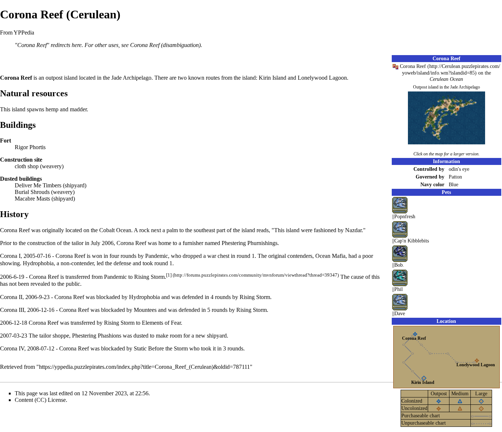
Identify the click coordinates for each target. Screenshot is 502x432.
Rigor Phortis (30, 147)
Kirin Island (422, 382)
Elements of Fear (161, 323)
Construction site (21, 159)
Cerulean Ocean (446, 79)
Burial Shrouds (32, 192)
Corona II (11, 297)
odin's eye (459, 169)
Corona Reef (413, 66)
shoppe (61, 335)
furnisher (193, 243)
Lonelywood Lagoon (475, 364)
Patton (455, 177)
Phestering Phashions (96, 335)
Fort (5, 140)
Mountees (145, 310)
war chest (218, 256)
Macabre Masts (32, 198)
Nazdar (353, 230)
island (71, 78)
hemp (52, 109)
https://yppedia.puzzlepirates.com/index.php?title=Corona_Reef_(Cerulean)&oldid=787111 (144, 367)
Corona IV (12, 348)
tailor (45, 335)
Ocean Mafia (330, 256)
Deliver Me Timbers (38, 185)
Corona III (12, 310)
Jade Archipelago (465, 87)
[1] (169, 275)
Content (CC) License (40, 400)
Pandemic (115, 277)
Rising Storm (149, 277)
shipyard (75, 185)
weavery (52, 166)
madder (78, 109)
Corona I (10, 256)
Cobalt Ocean (115, 230)
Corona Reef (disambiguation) (165, 45)
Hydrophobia (38, 263)
